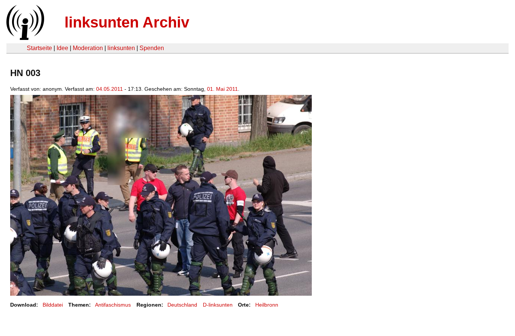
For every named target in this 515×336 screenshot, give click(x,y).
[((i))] (24, 38)
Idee (62, 48)
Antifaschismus (113, 305)
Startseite (39, 48)
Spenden (151, 48)
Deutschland (182, 305)
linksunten (121, 48)
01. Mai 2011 (222, 89)
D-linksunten (218, 305)
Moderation (88, 48)
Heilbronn (266, 305)
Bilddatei (53, 305)
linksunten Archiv (126, 22)
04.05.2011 (109, 89)
